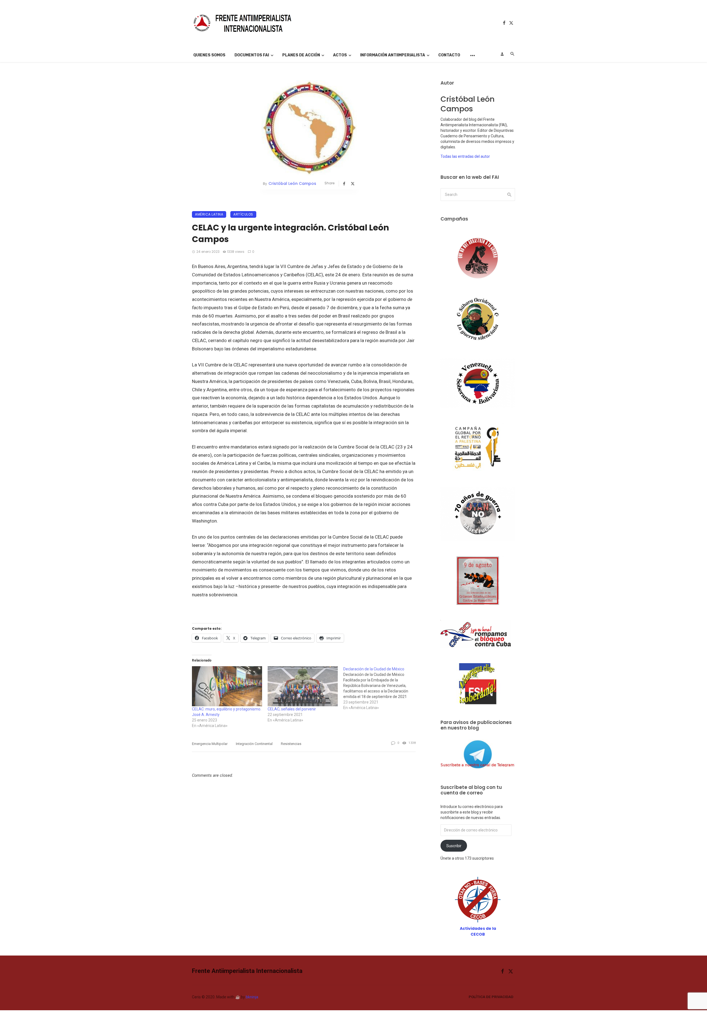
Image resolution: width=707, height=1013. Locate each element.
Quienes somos (209, 55)
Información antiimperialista (392, 55)
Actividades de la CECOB (478, 931)
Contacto (449, 55)
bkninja (252, 997)
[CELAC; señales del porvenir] (303, 686)
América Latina (209, 214)
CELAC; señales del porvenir (292, 709)
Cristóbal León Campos (292, 183)
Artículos (243, 214)
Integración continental (254, 744)
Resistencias (291, 744)
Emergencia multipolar (210, 744)
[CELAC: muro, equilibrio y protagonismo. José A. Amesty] (227, 686)
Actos (340, 55)
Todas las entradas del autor (465, 156)
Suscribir (453, 846)
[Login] (502, 54)
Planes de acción (301, 55)
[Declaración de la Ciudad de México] (381, 688)
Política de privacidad (491, 997)
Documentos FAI (251, 55)
